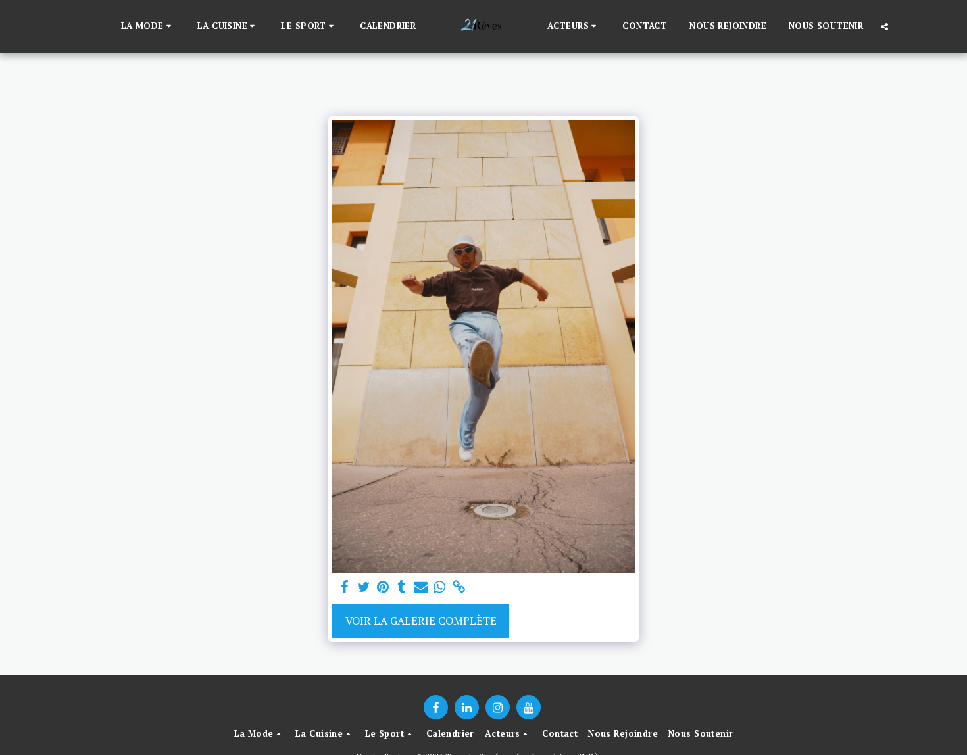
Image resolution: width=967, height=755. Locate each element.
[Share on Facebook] (345, 587)
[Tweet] (364, 587)
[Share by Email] (421, 587)
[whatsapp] (440, 587)
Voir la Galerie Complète (421, 621)
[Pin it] (382, 587)
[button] (148, 26)
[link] (459, 587)
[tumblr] (402, 587)
